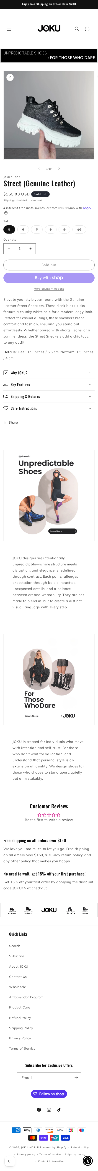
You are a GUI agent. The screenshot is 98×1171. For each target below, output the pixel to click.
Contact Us (18, 977)
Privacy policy (26, 1154)
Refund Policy (20, 1018)
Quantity (9, 239)
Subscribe (17, 956)
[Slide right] (59, 169)
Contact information (51, 1161)
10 (81, 230)
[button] (9, 29)
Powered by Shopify (53, 1147)
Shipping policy (75, 1154)
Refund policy (80, 1147)
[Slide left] (39, 169)
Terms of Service (22, 1048)
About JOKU (18, 966)
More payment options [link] (49, 288)
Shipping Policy (21, 1028)
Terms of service (50, 1154)
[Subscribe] (76, 1077)
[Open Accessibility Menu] (88, 1161)
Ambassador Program (26, 997)
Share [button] (13, 422)
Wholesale (17, 987)
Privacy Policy (20, 1038)
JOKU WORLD (30, 1147)
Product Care (19, 1007)
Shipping (8, 200)
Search (14, 946)
